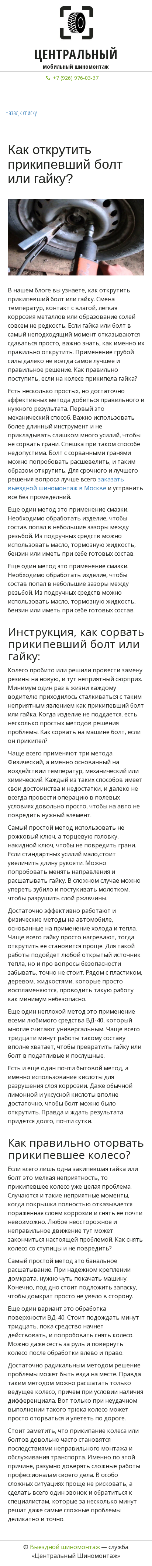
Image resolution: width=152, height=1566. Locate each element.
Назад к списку (21, 112)
